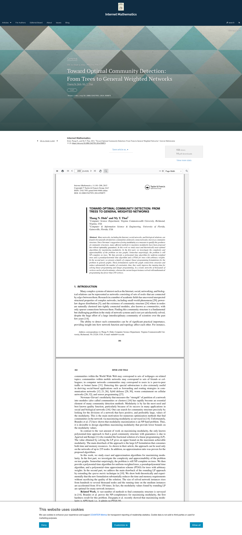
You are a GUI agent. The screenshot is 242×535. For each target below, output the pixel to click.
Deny (45, 525)
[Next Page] (91, 171)
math (72, 90)
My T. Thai (87, 84)
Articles (5, 23)
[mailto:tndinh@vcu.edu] (116, 334)
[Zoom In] (163, 171)
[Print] (62, 171)
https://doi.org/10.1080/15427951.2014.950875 (89, 96)
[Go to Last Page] (94, 171)
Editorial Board (36, 23)
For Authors (21, 23)
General (72, 59)
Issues (58, 23)
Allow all (197, 525)
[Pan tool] (100, 171)
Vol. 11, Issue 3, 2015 (76, 65)
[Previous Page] (72, 171)
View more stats (184, 160)
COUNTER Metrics (98, 514)
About (49, 23)
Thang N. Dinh (74, 84)
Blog (67, 23)
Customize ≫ (122, 525)
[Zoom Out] (160, 171)
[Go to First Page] (68, 171)
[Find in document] (186, 171)
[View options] (57, 171)
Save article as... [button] (120, 149)
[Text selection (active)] (105, 171)
